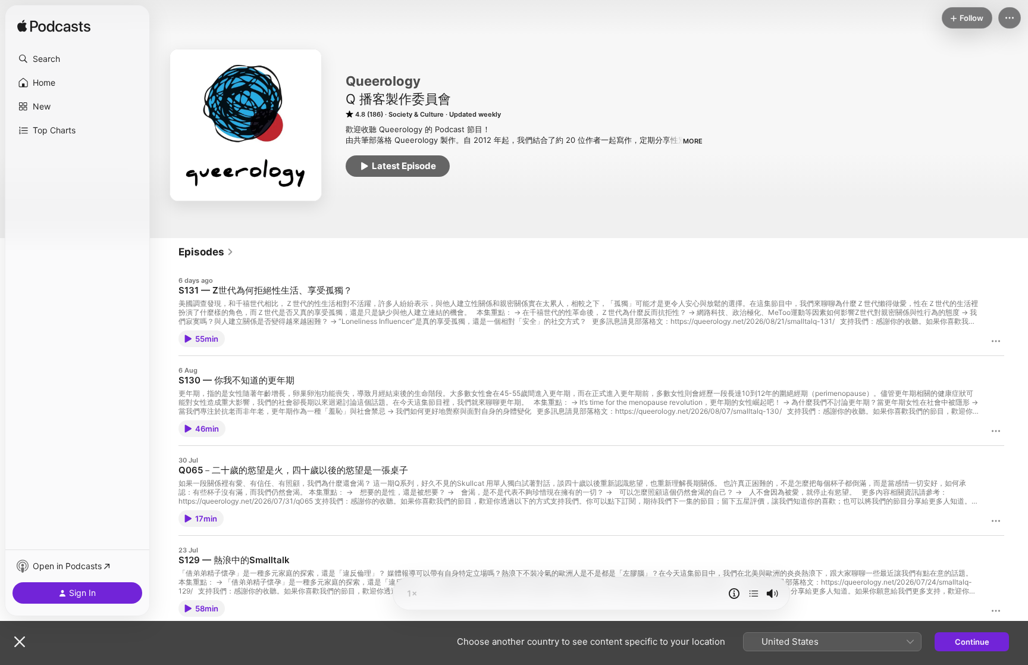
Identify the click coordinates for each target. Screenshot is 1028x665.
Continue (972, 642)
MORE (693, 141)
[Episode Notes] (734, 593)
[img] (53, 27)
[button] (77, 59)
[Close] (19, 641)
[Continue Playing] (754, 593)
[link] (206, 251)
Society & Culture (416, 114)
